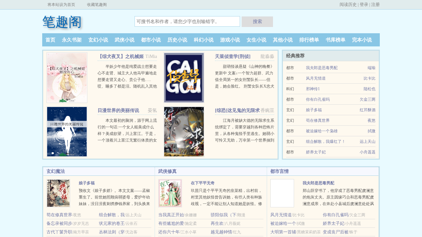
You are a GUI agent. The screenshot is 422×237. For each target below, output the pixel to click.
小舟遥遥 (368, 152)
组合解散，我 (112, 214)
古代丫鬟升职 (59, 231)
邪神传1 (313, 89)
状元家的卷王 (112, 223)
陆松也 (370, 89)
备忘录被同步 (59, 223)
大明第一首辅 (283, 231)
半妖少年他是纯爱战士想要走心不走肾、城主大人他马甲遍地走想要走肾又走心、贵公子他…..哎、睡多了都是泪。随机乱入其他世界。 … (127, 79)
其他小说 (283, 39)
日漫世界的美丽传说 (118, 110)
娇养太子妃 (316, 152)
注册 (375, 4)
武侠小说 (125, 39)
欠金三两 (368, 99)
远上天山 (368, 141)
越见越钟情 (221, 231)
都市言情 (279, 171)
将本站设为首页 (61, 4)
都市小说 (151, 39)
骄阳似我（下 (223, 214)
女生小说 (256, 39)
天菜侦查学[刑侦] (233, 56)
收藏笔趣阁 (97, 4)
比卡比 (370, 78)
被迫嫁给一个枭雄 (322, 131)
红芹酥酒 (368, 110)
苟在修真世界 (318, 120)
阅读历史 (348, 4)
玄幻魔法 (55, 171)
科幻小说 (204, 39)
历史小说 (177, 39)
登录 (364, 4)
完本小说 (362, 39)
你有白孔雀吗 (318, 99)
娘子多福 (314, 110)
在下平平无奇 (203, 183)
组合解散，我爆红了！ (326, 141)
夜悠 (372, 120)
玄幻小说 (98, 39)
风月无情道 (316, 78)
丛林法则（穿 (112, 231)
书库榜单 (336, 39)
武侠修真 (167, 171)
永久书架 (72, 39)
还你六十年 (169, 231)
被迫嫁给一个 (283, 223)
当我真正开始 (171, 214)
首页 (50, 39)
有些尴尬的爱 (171, 223)
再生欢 (217, 223)
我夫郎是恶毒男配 (322, 68)
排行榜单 (309, 39)
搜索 (257, 21)
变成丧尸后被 (335, 231)
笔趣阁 (62, 21)
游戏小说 (230, 39)
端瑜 (372, 68)
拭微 (372, 131)
